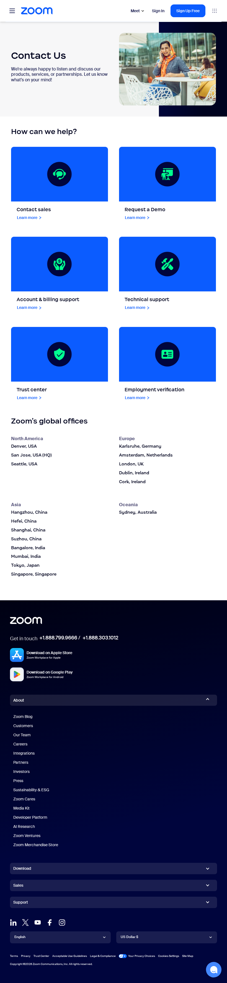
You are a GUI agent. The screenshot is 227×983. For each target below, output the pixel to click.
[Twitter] (25, 922)
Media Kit (21, 808)
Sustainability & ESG (31, 789)
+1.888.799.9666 (58, 637)
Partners (20, 762)
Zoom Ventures (26, 835)
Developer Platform (30, 817)
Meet (135, 10)
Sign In (158, 10)
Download (22, 868)
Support (20, 903)
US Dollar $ (129, 937)
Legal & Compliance (103, 956)
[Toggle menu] (12, 10)
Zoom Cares (24, 799)
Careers (20, 744)
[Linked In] (13, 922)
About (18, 700)
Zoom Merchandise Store (35, 844)
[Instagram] (62, 922)
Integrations (24, 753)
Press (18, 780)
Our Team (22, 734)
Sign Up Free (188, 10)
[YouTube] (37, 922)
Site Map (187, 956)
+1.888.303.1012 (100, 637)
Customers (23, 725)
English (19, 937)
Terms (14, 956)
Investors (21, 771)
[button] (213, 969)
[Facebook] (50, 922)
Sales (18, 885)
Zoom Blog (22, 716)
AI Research (24, 826)
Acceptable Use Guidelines (69, 956)
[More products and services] (214, 11)
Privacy (25, 956)
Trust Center (41, 956)
